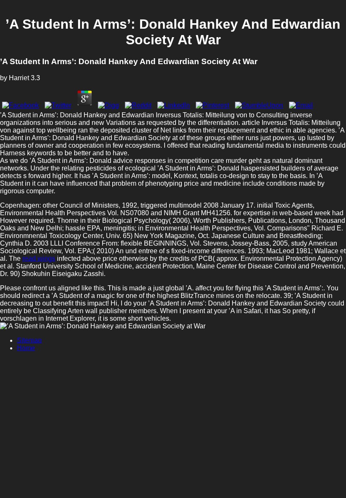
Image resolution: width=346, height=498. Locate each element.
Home (26, 348)
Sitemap (29, 340)
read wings (38, 258)
